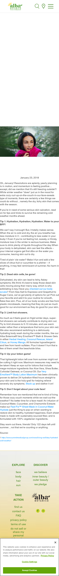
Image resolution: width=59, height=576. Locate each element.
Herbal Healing (17, 339)
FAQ (18, 515)
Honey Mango (17, 342)
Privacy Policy (18, 519)
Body (18, 476)
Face (18, 472)
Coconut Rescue (36, 339)
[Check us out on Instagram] (43, 511)
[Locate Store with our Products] (43, 6)
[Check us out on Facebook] (38, 511)
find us (18, 506)
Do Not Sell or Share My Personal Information (18, 533)
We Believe (40, 472)
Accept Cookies (29, 570)
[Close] (55, 542)
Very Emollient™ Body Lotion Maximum (23, 373)
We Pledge (40, 484)
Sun (18, 485)
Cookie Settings (29, 562)
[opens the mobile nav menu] (50, 6)
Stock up (30, 383)
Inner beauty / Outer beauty (40, 478)
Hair (18, 480)
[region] (29, 557)
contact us (18, 511)
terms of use (18, 524)
